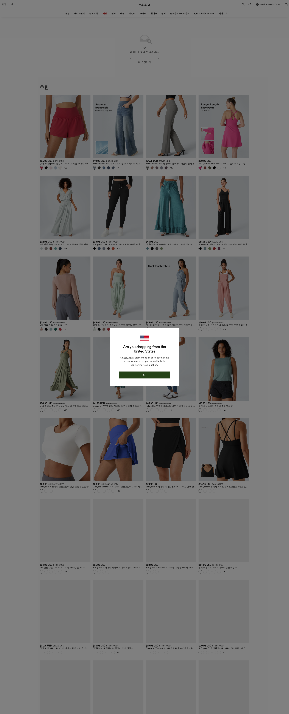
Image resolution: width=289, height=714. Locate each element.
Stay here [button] (129, 357)
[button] (144, 338)
